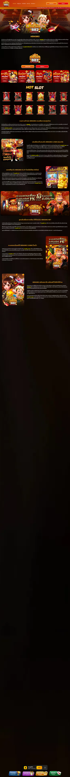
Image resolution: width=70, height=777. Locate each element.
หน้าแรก (14, 3)
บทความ (28, 3)
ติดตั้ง (39, 767)
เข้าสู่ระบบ (19, 3)
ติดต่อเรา (33, 3)
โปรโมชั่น (24, 3)
